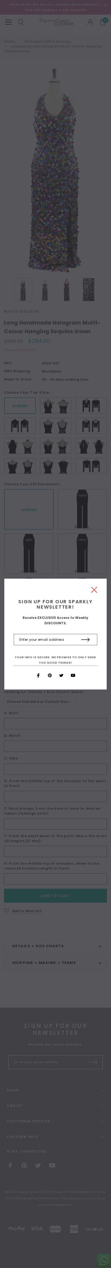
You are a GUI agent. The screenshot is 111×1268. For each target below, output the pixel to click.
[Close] (94, 591)
